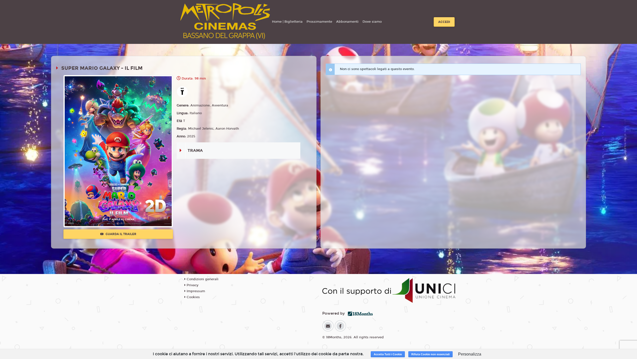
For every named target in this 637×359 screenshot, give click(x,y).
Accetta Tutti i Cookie (388, 354)
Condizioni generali (202, 279)
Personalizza (469, 354)
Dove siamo (372, 22)
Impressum (195, 291)
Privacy (192, 285)
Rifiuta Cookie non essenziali (430, 354)
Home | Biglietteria (287, 22)
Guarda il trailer (120, 234)
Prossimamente (319, 22)
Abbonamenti (347, 22)
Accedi (444, 22)
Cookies (193, 297)
